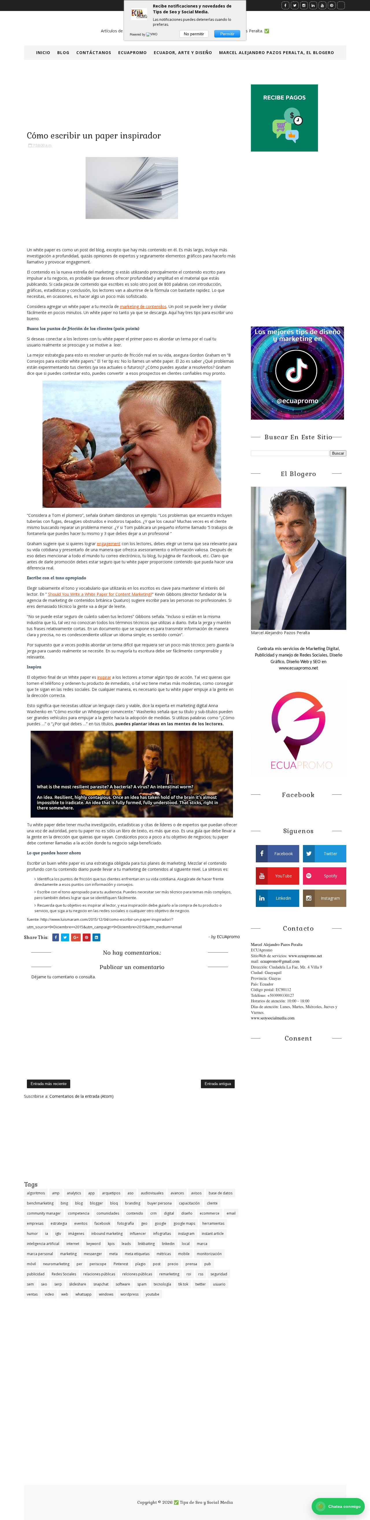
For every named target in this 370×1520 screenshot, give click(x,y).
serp (58, 1284)
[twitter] (295, 5)
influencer (138, 1233)
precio (173, 1263)
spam (142, 1284)
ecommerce (209, 1213)
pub (207, 1263)
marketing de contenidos (143, 306)
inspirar (104, 677)
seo (44, 1284)
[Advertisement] (132, 1139)
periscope (98, 1263)
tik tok (183, 1284)
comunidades (108, 1213)
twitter (200, 1284)
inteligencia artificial (43, 1243)
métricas (164, 1253)
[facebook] (285, 5)
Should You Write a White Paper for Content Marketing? (100, 594)
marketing (68, 1253)
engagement (109, 543)
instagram (186, 1233)
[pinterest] (332, 5)
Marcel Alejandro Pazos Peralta (276, 944)
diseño (187, 1213)
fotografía (125, 1223)
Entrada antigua (218, 1084)
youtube (152, 1294)
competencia (78, 1213)
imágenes (76, 1233)
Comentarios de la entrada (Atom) (81, 1096)
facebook (102, 1223)
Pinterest (121, 1263)
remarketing (169, 1274)
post (156, 1263)
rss (200, 1274)
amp (56, 1193)
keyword (93, 1243)
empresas (35, 1223)
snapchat (100, 1284)
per (79, 1263)
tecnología (162, 1284)
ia (46, 1233)
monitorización (209, 1253)
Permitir (227, 34)
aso (130, 1193)
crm (153, 1213)
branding (132, 1203)
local (186, 1243)
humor (32, 1233)
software (123, 1284)
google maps (184, 1223)
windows (106, 1294)
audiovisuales (152, 1193)
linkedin (168, 1243)
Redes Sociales (64, 1274)
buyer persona (159, 1203)
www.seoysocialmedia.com (273, 1018)
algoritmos (36, 1193)
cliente (212, 1203)
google (160, 1223)
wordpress (129, 1294)
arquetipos (111, 1193)
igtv (58, 1233)
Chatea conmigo (339, 1506)
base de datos (220, 1193)
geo (144, 1223)
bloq (114, 1203)
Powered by (138, 34)
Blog (63, 52)
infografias (162, 1233)
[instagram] (304, 5)
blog (79, 1203)
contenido (134, 1213)
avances (177, 1193)
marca (202, 1243)
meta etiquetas (137, 1253)
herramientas (213, 1223)
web (64, 1294)
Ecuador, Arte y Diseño (183, 52)
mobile (184, 1253)
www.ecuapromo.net (305, 955)
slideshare (77, 1284)
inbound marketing (107, 1233)
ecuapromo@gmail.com (279, 961)
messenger (93, 1253)
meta (113, 1253)
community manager (44, 1213)
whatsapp (83, 1294)
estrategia (59, 1223)
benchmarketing (40, 1203)
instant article (213, 1233)
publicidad (36, 1274)
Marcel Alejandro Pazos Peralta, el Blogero (276, 52)
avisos (196, 1193)
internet (72, 1243)
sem (30, 1284)
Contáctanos (93, 52)
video (49, 1294)
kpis (111, 1243)
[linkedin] (313, 5)
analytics (74, 1193)
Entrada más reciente (48, 1084)
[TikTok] (341, 5)
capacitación (189, 1203)
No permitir (194, 34)
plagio (140, 1263)
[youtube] (322, 5)
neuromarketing (56, 1263)
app (91, 1193)
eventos (80, 1223)
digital (169, 1213)
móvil (31, 1263)
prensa (191, 1263)
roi (188, 1274)
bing (64, 1203)
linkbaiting (146, 1243)
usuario (219, 1284)
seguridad (218, 1274)
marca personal (40, 1253)
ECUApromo (132, 52)
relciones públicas (137, 1274)
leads (126, 1243)
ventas (32, 1294)
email (231, 1213)
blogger (96, 1203)
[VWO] (152, 34)
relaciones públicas (99, 1274)
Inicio (43, 52)
